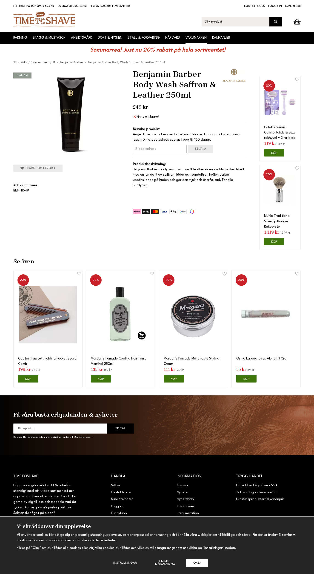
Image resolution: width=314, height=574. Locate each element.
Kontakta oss (254, 6)
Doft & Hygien (110, 38)
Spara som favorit (39, 168)
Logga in (275, 6)
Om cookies (185, 506)
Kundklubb (293, 6)
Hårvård (172, 38)
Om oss (182, 485)
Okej (197, 562)
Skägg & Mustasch (49, 38)
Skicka (120, 428)
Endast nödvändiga (165, 563)
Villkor (115, 485)
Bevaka (200, 148)
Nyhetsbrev (185, 499)
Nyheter (183, 492)
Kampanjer (221, 38)
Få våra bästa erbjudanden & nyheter (65, 414)
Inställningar (125, 562)
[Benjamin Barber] (234, 75)
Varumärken (196, 38)
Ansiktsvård (81, 38)
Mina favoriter (122, 499)
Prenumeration (188, 513)
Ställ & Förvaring (144, 38)
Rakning (20, 38)
